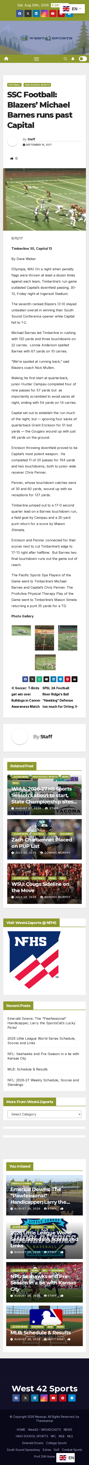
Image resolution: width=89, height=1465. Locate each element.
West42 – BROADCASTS (44, 1429)
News (65, 777)
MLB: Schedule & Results (27, 1069)
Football (14, 85)
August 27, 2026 (28, 808)
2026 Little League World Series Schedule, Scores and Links (44, 1239)
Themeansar (44, 1420)
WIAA (16, 783)
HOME (21, 1429)
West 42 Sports (45, 1388)
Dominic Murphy (57, 852)
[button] (65, 59)
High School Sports (37, 85)
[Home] (6, 59)
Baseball (37, 1227)
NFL (45, 1270)
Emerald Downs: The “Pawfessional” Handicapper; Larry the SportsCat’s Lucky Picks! (41, 1023)
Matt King (56, 1339)
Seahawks (66, 834)
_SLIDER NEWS (20, 777)
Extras (47, 1449)
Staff (31, 139)
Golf (56, 1449)
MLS (70, 1436)
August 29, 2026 (27, 1208)
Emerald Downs (21, 1183)
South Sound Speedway (23, 1449)
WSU (62, 878)
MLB (50, 1327)
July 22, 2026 (25, 852)
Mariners (37, 1327)
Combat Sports (72, 1449)
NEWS (68, 1429)
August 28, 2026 (27, 1295)
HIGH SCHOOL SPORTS (32, 1436)
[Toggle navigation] (36, 59)
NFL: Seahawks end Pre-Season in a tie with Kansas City (43, 1282)
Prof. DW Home (44, 1456)
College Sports (56, 1443)
